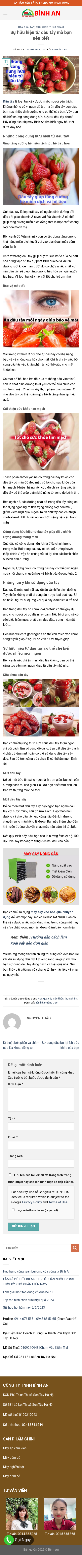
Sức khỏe (42, 27)
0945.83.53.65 (46, 1319)
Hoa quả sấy (26, 27)
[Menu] (5, 13)
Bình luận (15, 1084)
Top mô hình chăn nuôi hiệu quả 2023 (28, 1300)
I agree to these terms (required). (38, 1210)
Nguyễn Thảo (60, 49)
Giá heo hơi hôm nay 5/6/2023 (24, 1307)
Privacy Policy (32, 1202)
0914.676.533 (23, 1319)
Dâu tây (9, 101)
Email (13, 1137)
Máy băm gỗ (11, 1458)
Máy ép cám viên (14, 1448)
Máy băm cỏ (11, 1476)
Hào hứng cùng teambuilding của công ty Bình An (36, 1271)
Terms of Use (58, 1202)
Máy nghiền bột (13, 1467)
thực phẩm (56, 27)
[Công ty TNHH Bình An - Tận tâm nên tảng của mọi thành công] (41, 13)
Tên (12, 1118)
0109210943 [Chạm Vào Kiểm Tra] (44, 1348)
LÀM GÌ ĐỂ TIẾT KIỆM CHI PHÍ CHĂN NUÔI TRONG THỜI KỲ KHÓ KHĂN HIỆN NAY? (38, 1281)
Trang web (15, 1156)
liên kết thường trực (47, 1002)
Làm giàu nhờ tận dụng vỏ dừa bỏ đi (28, 1292)
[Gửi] (75, 1248)
